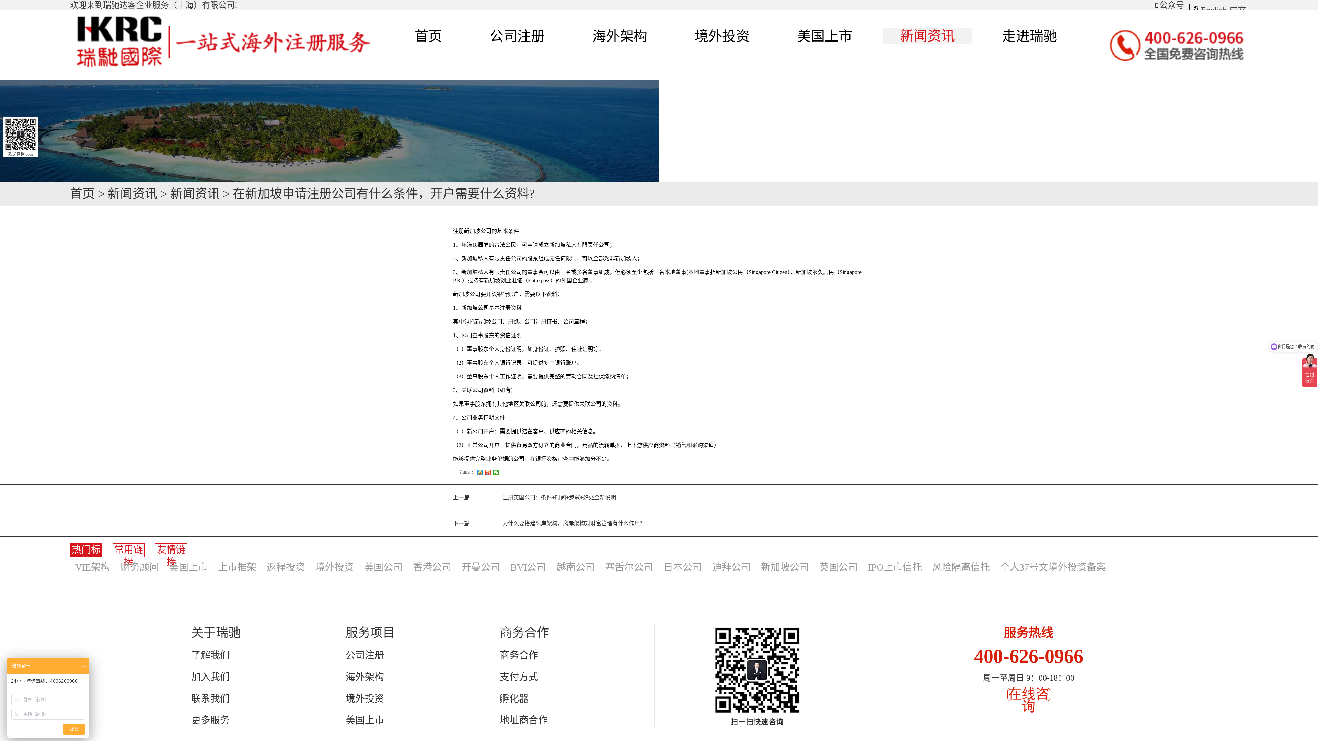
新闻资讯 (132, 194)
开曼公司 (481, 567)
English (1213, 9)
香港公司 (432, 567)
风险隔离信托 (961, 567)
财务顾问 (139, 567)
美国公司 (383, 567)
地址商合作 (524, 720)
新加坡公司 (785, 567)
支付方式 (519, 677)
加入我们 (210, 677)
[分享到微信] (496, 472)
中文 (1238, 9)
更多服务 (210, 720)
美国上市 (188, 567)
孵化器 (514, 698)
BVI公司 (528, 567)
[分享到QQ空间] (480, 472)
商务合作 (519, 655)
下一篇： (549, 523)
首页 (428, 36)
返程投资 (286, 567)
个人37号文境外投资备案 (1053, 567)
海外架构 (365, 677)
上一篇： (534, 498)
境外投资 (334, 567)
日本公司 (682, 567)
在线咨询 (1028, 700)
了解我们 (210, 655)
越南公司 (575, 567)
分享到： (467, 472)
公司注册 (365, 655)
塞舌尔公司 (629, 567)
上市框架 (237, 567)
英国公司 (838, 567)
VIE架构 (92, 567)
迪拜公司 (731, 567)
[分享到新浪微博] (488, 472)
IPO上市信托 (895, 567)
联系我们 (210, 698)
